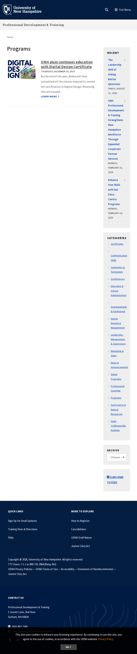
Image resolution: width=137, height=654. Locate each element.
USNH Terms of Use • (47, 569)
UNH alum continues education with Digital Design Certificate (67, 64)
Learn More (49, 96)
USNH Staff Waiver (81, 537)
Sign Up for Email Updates (22, 520)
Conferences (118, 279)
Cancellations (78, 529)
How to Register (80, 520)
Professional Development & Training (33, 25)
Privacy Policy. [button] (106, 639)
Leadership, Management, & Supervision (118, 339)
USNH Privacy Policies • (21, 569)
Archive (113, 450)
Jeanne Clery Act (80, 546)
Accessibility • (69, 569)
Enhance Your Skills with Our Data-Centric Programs (114, 192)
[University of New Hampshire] (25, 9)
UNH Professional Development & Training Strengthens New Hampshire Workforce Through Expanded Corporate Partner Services (116, 129)
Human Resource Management (118, 323)
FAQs (11, 537)
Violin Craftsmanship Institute (118, 426)
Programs (116, 397)
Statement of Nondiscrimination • (97, 569)
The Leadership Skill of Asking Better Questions (114, 72)
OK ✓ (69, 647)
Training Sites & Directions (22, 529)
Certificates (117, 243)
